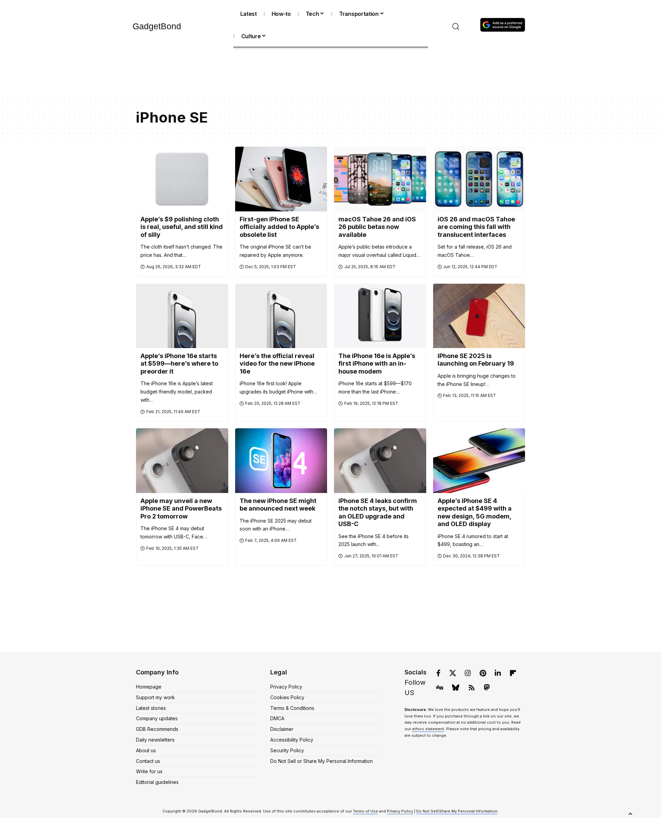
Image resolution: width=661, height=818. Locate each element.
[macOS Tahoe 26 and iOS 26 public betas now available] (380, 179)
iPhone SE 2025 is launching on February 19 (476, 359)
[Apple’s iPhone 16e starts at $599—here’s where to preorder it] (182, 316)
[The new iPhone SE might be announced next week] (281, 460)
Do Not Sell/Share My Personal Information (456, 811)
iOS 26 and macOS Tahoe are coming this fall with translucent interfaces (476, 227)
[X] (453, 673)
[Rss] (471, 687)
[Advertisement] (330, 73)
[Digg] (439, 687)
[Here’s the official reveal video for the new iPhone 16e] (281, 316)
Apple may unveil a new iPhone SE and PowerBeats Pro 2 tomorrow (181, 508)
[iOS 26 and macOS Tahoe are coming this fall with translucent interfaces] (479, 179)
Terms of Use (365, 811)
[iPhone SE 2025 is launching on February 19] (479, 316)
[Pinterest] (483, 673)
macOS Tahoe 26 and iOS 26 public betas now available (377, 227)
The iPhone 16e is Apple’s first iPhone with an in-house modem (376, 363)
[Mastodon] (487, 687)
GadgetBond (157, 26)
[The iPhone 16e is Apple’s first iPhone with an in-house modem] (380, 316)
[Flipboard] (513, 673)
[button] (456, 26)
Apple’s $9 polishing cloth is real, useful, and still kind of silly (181, 227)
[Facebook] (438, 673)
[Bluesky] (455, 687)
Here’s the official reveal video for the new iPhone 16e (277, 363)
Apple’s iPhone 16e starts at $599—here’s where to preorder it (179, 363)
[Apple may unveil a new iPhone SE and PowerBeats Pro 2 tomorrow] (182, 460)
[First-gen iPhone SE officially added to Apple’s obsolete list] (281, 179)
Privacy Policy (400, 811)
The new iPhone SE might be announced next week (278, 504)
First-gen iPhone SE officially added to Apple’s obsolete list (279, 227)
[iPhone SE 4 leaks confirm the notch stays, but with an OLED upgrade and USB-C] (380, 460)
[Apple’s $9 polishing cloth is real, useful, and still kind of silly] (182, 179)
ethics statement (428, 728)
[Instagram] (468, 673)
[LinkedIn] (498, 673)
